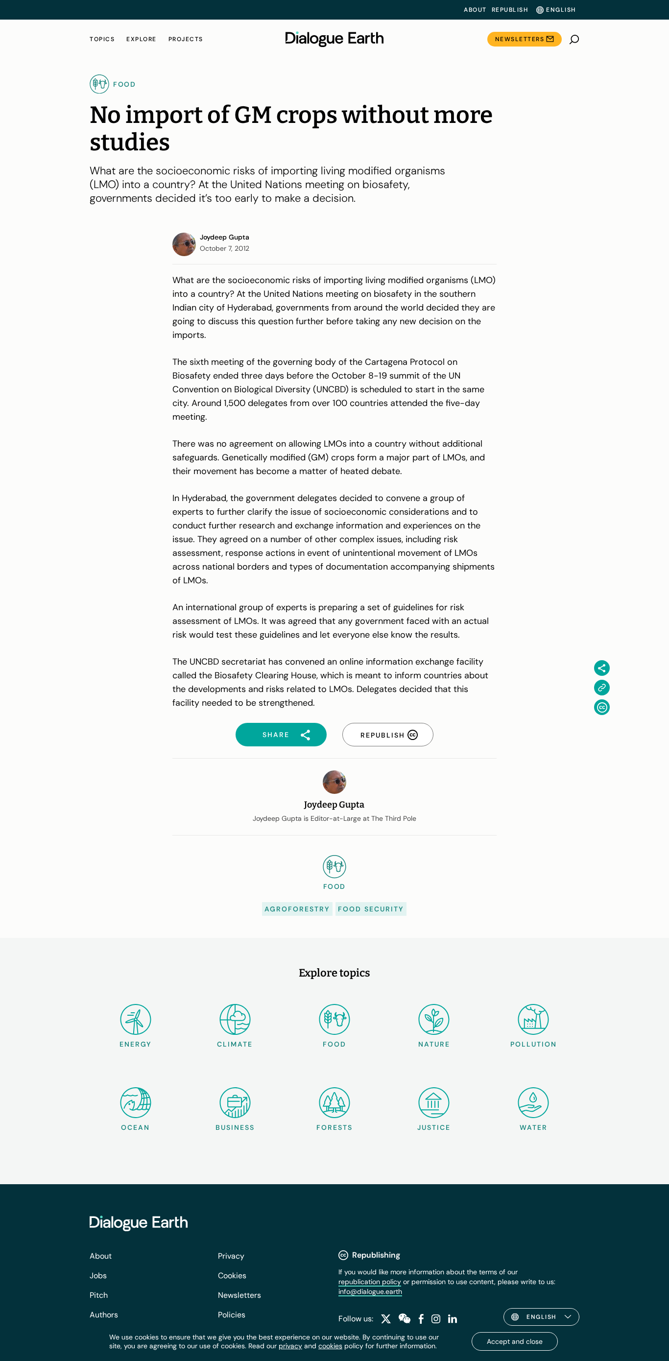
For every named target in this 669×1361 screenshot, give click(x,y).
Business (235, 1127)
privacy (290, 1345)
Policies (231, 1315)
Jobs (98, 1275)
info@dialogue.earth (370, 1291)
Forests (334, 1127)
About (475, 9)
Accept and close (515, 1341)
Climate (235, 1044)
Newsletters (520, 39)
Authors (104, 1315)
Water (534, 1127)
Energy (135, 1044)
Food (334, 1044)
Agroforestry (297, 909)
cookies (330, 1345)
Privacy (231, 1256)
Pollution (533, 1044)
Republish (510, 9)
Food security (371, 909)
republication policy (369, 1281)
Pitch (99, 1295)
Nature (434, 1044)
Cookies (232, 1275)
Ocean (135, 1127)
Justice (434, 1127)
